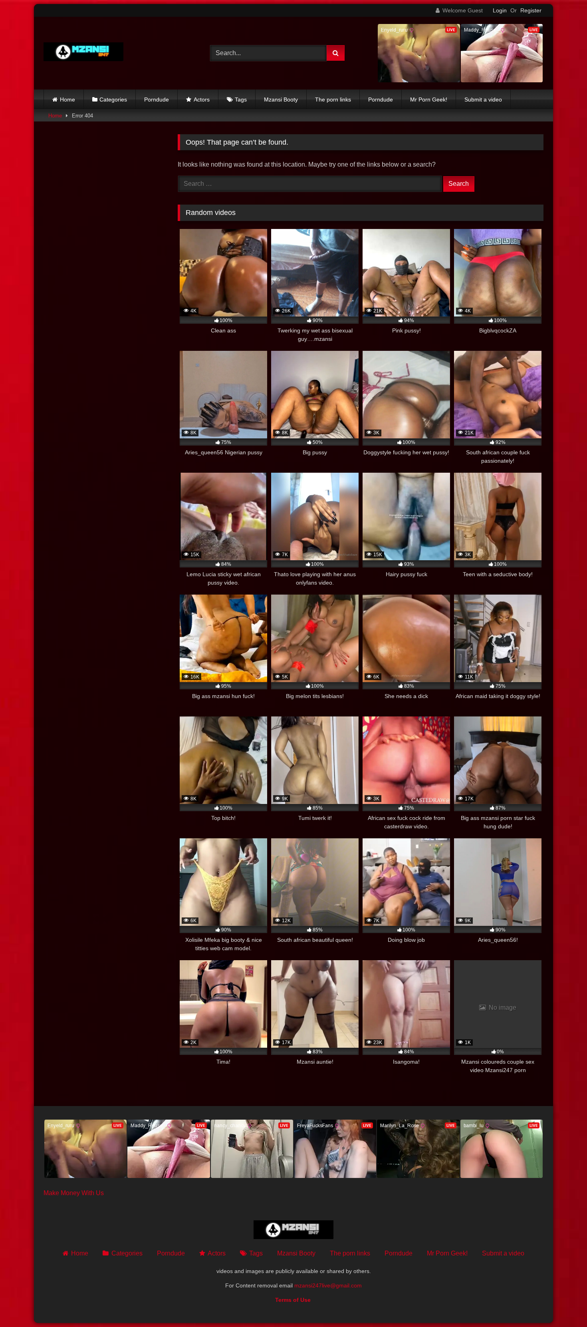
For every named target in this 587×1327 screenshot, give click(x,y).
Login (500, 10)
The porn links (333, 99)
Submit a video (483, 99)
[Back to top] (562, 1303)
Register (530, 10)
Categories (113, 99)
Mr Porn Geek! (428, 99)
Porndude (156, 99)
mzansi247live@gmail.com (328, 1285)
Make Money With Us (74, 1193)
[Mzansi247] (83, 53)
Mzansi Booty (281, 99)
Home (67, 99)
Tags (241, 99)
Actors (202, 99)
